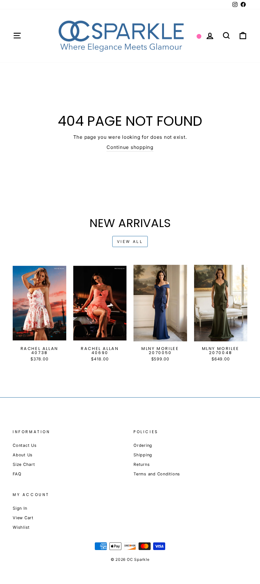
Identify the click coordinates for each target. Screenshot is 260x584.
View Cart (23, 517)
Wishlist (21, 527)
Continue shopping (130, 147)
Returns (141, 464)
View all (130, 241)
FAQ (17, 474)
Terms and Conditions (156, 474)
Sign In (20, 508)
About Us (23, 455)
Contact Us (25, 445)
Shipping (142, 455)
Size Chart (24, 464)
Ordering (142, 445)
